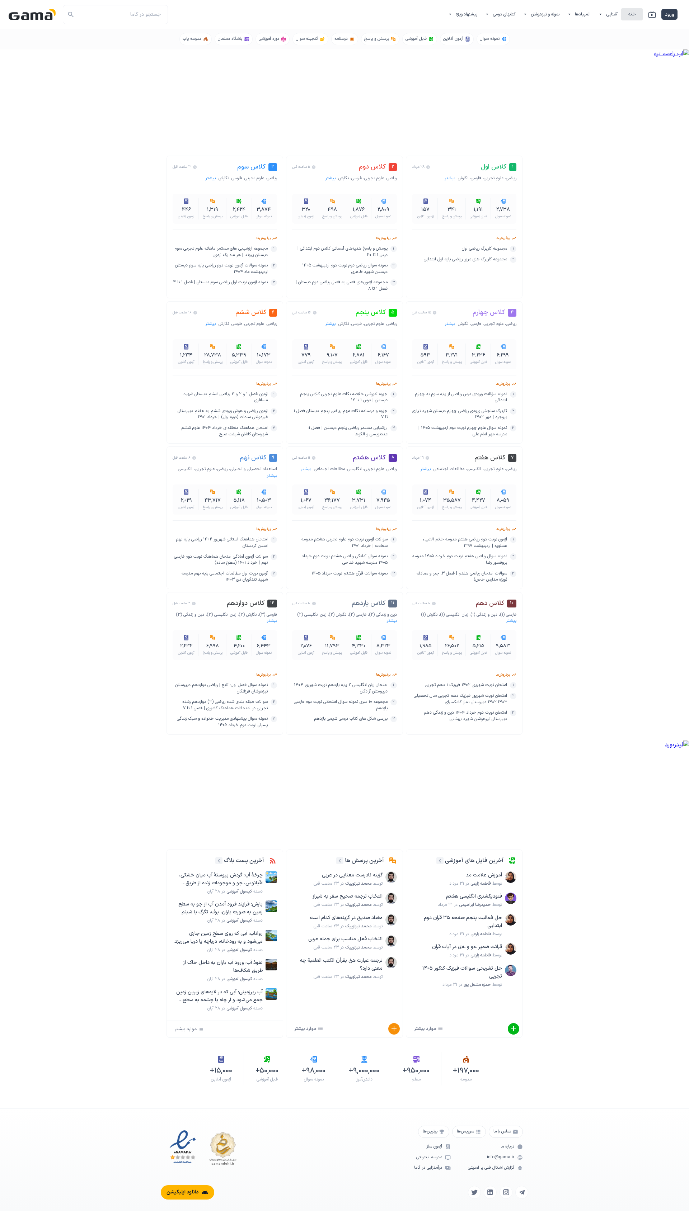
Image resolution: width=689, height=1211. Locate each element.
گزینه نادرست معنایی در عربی (352, 875)
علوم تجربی (493, 178)
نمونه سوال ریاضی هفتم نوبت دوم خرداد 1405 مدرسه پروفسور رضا (459, 559)
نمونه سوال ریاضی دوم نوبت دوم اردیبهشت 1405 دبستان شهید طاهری (344, 268)
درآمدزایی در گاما (428, 1168)
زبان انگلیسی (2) (311, 614)
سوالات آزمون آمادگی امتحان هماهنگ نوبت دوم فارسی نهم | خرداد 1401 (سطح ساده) (221, 560)
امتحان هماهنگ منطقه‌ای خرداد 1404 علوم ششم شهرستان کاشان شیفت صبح (224, 431)
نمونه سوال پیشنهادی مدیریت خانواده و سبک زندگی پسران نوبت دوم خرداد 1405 (222, 722)
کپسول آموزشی (239, 891)
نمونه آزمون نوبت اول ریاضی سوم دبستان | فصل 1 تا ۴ (220, 282)
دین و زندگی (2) (383, 614)
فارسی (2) (357, 614)
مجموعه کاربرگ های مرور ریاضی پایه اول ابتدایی (465, 259)
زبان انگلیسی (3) (221, 614)
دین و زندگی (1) (483, 614)
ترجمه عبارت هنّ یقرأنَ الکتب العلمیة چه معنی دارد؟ (341, 964)
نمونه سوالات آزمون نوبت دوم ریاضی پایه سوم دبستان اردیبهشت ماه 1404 (221, 268)
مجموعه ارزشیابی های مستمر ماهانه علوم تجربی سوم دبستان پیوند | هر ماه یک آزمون (221, 252)
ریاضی (511, 178)
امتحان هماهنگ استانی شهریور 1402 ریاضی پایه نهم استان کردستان (222, 542)
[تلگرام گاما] (521, 1192)
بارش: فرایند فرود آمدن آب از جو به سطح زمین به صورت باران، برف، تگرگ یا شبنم (220, 908)
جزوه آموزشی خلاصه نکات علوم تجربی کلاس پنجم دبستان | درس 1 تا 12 (343, 397)
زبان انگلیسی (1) (454, 614)
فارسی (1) (508, 614)
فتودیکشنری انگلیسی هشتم (474, 896)
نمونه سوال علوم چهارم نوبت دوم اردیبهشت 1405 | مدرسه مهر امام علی (462, 431)
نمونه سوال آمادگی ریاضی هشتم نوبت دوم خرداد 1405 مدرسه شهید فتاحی (344, 559)
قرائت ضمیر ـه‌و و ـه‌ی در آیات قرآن (467, 947)
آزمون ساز (434, 1147)
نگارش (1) (429, 614)
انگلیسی (474, 469)
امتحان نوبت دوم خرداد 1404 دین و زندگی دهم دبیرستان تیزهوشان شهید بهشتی (465, 716)
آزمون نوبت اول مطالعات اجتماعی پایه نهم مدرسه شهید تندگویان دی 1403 (225, 577)
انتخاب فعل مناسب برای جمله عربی (345, 939)
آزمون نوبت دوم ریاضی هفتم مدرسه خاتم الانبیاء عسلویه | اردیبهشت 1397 (465, 542)
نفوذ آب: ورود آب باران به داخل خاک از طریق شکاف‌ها (223, 966)
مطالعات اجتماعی (448, 469)
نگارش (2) (337, 614)
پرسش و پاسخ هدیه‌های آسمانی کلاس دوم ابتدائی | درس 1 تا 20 (342, 252)
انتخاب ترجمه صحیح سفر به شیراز (348, 896)
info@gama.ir (500, 1157)
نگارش (463, 178)
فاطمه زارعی (480, 883)
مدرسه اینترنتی (429, 1157)
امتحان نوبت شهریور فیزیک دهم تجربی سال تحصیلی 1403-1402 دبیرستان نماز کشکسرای (460, 699)
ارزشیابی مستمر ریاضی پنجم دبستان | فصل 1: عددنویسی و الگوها (347, 431)
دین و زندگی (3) (190, 614)
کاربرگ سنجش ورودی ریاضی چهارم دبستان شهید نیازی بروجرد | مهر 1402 (459, 414)
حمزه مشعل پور (477, 984)
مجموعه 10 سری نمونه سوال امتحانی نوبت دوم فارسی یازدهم (340, 705)
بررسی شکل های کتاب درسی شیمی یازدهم (351, 719)
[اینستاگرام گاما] (506, 1192)
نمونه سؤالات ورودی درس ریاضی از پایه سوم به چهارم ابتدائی (461, 397)
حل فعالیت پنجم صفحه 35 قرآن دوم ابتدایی (463, 921)
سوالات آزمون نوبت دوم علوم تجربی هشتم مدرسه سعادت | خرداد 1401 (344, 542)
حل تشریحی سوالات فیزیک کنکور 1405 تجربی (462, 972)
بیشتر (450, 178)
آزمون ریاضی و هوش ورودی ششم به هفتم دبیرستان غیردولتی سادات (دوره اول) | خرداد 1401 (223, 414)
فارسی (476, 178)
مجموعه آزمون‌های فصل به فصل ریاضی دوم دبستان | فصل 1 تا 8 (341, 285)
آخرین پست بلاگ (244, 860)
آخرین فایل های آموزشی (474, 860)
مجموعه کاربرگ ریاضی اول (484, 249)
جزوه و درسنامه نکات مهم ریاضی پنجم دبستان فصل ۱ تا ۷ (340, 414)
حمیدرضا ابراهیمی (475, 905)
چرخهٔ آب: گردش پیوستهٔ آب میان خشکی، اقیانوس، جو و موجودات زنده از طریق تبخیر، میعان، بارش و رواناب (221, 879)
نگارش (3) (248, 614)
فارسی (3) (268, 614)
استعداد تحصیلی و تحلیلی (253, 469)
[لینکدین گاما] (490, 1192)
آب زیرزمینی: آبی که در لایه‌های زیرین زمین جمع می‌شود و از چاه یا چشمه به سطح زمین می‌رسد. (219, 996)
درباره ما (507, 1147)
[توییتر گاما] (474, 1192)
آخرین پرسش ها (364, 860)
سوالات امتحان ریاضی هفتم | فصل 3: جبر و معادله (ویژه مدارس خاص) (462, 577)
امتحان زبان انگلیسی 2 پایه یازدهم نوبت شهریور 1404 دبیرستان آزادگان (340, 688)
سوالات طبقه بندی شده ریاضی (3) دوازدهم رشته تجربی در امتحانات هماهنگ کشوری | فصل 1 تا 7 (225, 705)
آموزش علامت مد (484, 875)
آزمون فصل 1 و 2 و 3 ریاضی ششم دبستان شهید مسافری (225, 397)
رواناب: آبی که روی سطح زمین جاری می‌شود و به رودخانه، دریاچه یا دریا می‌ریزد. (218, 937)
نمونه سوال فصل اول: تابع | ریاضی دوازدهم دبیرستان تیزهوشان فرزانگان (221, 688)
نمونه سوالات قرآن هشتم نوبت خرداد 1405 (349, 574)
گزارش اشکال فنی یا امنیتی (491, 1168)
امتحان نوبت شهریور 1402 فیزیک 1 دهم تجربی (466, 685)
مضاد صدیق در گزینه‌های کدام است (346, 918)
